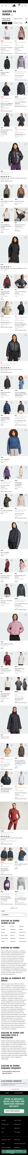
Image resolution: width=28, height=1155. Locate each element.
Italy (16, 1152)
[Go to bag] (25, 5)
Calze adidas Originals (4, 938)
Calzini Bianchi (3, 941)
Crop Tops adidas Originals (21, 935)
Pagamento (16, 1128)
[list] (14, 19)
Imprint (3, 1128)
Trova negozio (17, 1132)
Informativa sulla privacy (19, 1143)
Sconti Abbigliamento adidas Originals (5, 926)
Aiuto (2, 1132)
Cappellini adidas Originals (12, 932)
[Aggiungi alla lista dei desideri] (11, 28)
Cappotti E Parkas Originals (13, 938)
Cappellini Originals (12, 929)
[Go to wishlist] (6, 5)
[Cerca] (22, 5)
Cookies (3, 1143)
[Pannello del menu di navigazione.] (2, 5)
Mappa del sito (17, 1124)
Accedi (7, 1092)
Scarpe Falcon (23, 941)
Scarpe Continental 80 (23, 929)
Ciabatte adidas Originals (21, 926)
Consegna (3, 1120)
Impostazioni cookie (5, 1139)
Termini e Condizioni (6, 1147)
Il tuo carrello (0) (19, 1092)
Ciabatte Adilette (3, 929)
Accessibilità (17, 1147)
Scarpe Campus (12, 926)
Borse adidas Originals (4, 935)
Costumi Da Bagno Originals (22, 932)
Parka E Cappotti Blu (13, 935)
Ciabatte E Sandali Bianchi (12, 941)
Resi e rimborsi (17, 1120)
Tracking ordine (5, 1124)
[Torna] (14, 6)
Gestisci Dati (17, 1139)
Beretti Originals (3, 932)
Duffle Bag (22, 938)
